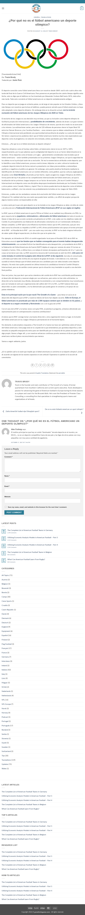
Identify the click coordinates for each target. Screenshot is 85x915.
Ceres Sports (7, 601)
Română (5, 730)
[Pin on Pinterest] (48, 365)
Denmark (5, 618)
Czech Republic (8, 610)
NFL (3, 700)
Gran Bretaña (19, 175)
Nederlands (6, 691)
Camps (4, 597)
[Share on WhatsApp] (32, 365)
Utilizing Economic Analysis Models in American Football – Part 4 (32, 545)
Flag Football (7, 644)
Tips (3, 756)
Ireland (4, 665)
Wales (4, 768)
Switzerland (6, 751)
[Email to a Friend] (44, 365)
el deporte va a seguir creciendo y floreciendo (21, 304)
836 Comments (14, 554)
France (4, 653)
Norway (5, 713)
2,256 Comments (14, 547)
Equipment (6, 631)
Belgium (5, 584)
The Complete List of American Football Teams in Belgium (29, 552)
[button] (3, 8)
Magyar (5, 683)
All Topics (5, 575)
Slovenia (5, 738)
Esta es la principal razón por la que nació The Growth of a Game (29, 295)
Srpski (4, 743)
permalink (62, 373)
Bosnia (4, 592)
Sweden (5, 747)
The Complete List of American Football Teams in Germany (30, 530)
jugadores (21, 216)
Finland (4, 640)
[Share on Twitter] (40, 365)
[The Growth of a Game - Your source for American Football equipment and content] (36, 8)
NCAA (4, 687)
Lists (3, 678)
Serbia (4, 734)
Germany (5, 657)
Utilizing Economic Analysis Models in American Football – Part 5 (32, 537)
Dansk (4, 614)
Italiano (4, 670)
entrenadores (32, 216)
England (5, 627)
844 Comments (13, 562)
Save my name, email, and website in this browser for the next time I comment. (37, 507)
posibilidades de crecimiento (43, 122)
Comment (8, 457)
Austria (4, 580)
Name (7, 476)
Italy (3, 674)
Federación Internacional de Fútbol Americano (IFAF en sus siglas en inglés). (48, 208)
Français (5, 648)
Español (37, 17)
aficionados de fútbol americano (53, 216)
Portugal (5, 721)
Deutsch (5, 623)
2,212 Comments (14, 540)
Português (6, 726)
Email (7, 486)
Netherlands (6, 696)
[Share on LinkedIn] (52, 365)
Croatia (4, 605)
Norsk (4, 708)
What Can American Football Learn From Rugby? (26, 559)
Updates (5, 764)
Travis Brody (53, 31)
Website (7, 496)
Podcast (5, 717)
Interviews (6, 661)
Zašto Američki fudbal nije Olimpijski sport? (22, 411)
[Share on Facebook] (36, 365)
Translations (46, 17)
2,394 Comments (14, 533)
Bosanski (5, 588)
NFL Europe (6, 704)
